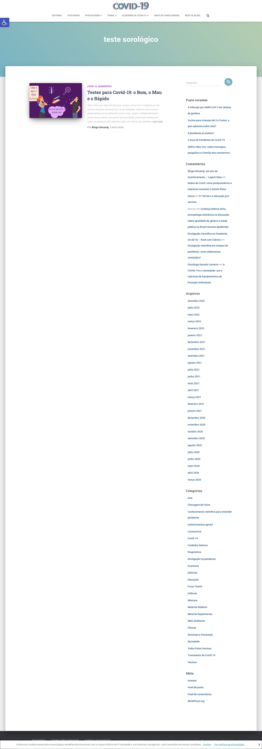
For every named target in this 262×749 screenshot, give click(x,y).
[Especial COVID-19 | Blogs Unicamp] (131, 6)
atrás (117, 127)
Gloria (191, 196)
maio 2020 (194, 466)
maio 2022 (194, 314)
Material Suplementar (200, 614)
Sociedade (194, 641)
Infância (192, 593)
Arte (190, 498)
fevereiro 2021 (196, 403)
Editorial (57, 15)
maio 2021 (194, 383)
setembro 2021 (196, 355)
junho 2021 (194, 376)
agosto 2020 (195, 445)
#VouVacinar (92, 15)
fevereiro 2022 (196, 328)
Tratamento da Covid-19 (201, 655)
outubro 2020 (195, 431)
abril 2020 (193, 472)
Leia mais (157, 121)
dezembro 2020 (196, 417)
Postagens (73, 15)
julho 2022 (194, 307)
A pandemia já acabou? (201, 133)
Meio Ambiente (196, 620)
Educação (193, 579)
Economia (193, 566)
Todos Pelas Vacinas (199, 648)
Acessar (192, 680)
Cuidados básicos (198, 545)
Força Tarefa (195, 586)
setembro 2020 (196, 438)
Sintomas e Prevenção (200, 634)
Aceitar (207, 744)
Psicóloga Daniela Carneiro (203, 264)
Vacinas (192, 662)
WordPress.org (196, 701)
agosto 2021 (195, 362)
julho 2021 (194, 369)
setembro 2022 (196, 300)
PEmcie (192, 627)
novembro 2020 (196, 424)
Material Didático (197, 607)
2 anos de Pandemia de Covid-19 (206, 139)
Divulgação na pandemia (202, 559)
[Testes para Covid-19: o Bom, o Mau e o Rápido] (55, 100)
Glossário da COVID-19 (134, 15)
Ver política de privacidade (229, 744)
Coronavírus (194, 531)
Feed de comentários (200, 694)
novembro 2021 (196, 349)
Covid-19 (92, 86)
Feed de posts (196, 687)
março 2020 (194, 479)
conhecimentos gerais (200, 524)
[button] (4, 22)
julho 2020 (194, 452)
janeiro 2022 (195, 335)
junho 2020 (194, 459)
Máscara (192, 600)
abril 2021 (193, 390)
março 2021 (194, 397)
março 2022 (194, 321)
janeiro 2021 (195, 410)
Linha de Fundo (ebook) (167, 15)
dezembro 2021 (196, 342)
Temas (111, 15)
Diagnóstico (105, 86)
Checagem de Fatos (199, 504)
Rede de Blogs (192, 15)
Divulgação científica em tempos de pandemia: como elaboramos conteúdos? (208, 251)
